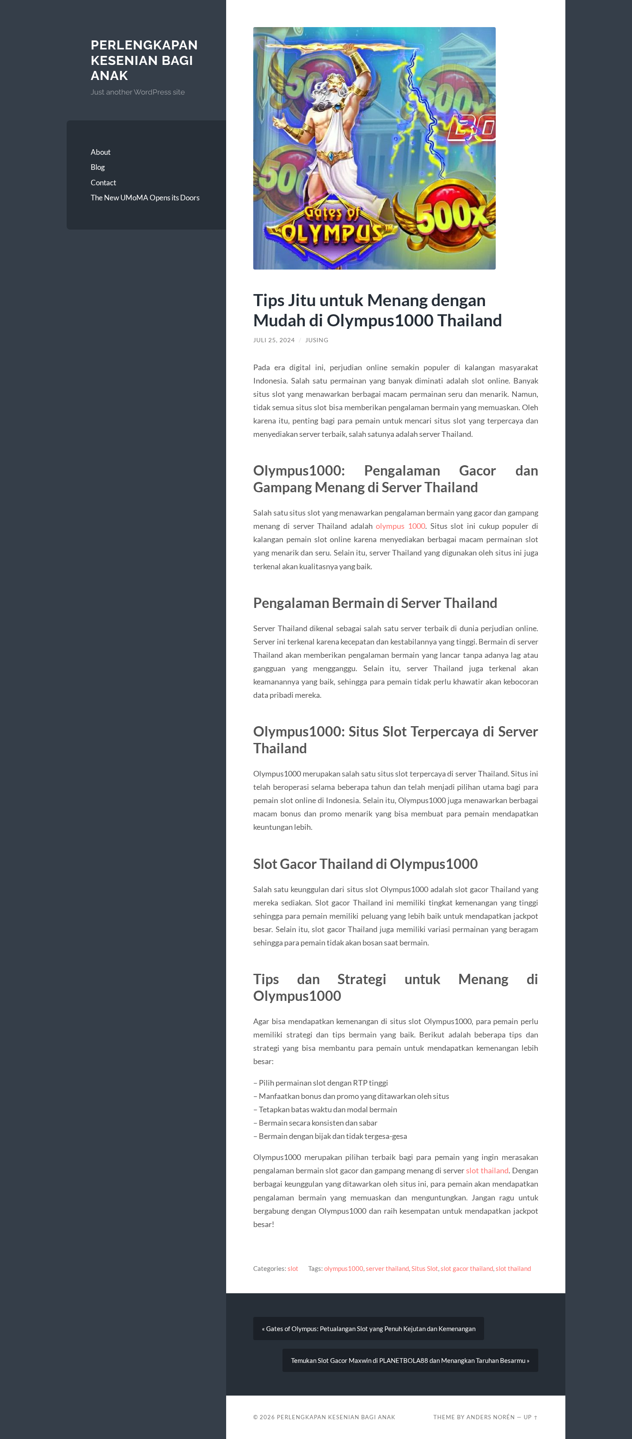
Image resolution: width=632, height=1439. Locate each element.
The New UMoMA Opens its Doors (145, 197)
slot (293, 1268)
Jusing (316, 340)
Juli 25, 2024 (274, 340)
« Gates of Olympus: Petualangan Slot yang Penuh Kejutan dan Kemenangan (369, 1328)
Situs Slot (424, 1268)
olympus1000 (343, 1268)
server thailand (387, 1268)
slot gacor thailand (467, 1268)
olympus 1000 (400, 526)
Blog (98, 167)
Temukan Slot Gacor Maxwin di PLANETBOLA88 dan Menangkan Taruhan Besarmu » (410, 1360)
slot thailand (487, 1170)
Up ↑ (531, 1417)
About (100, 151)
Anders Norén (490, 1417)
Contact (103, 182)
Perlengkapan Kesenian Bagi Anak (144, 60)
